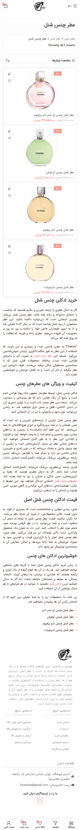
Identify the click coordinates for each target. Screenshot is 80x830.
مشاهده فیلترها (61, 60)
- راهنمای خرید (62, 735)
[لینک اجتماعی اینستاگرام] (40, 800)
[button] (9, 73)
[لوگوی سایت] (39, 5)
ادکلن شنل (55, 583)
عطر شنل (55, 38)
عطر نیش (69, 38)
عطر (32, 528)
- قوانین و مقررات (60, 749)
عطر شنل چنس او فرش (60, 172)
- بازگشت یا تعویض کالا (19, 729)
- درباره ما (65, 729)
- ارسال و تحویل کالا (21, 735)
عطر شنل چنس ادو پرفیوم (58, 229)
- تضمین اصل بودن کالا (19, 722)
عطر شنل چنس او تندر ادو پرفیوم (54, 115)
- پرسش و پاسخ (23, 742)
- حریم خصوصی (61, 742)
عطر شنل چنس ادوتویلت (59, 287)
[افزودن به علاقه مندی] (9, 80)
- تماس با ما (63, 722)
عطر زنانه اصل (43, 356)
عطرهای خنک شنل (65, 481)
